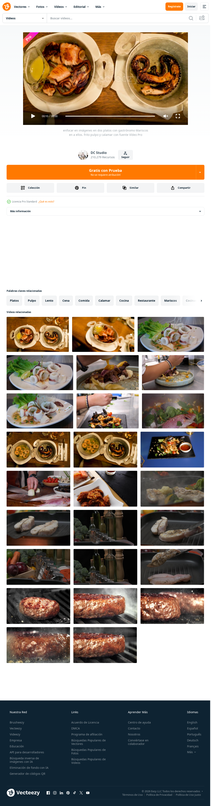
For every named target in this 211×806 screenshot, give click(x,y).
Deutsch (190, 740)
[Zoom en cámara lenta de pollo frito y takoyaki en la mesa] (105, 489)
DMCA (74, 728)
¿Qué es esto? (46, 201)
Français (190, 746)
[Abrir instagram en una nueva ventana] (54, 792)
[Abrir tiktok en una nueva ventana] (74, 792)
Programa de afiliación (85, 734)
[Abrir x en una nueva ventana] (81, 792)
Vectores (20, 7)
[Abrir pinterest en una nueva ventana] (68, 792)
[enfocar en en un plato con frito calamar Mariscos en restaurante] (103, 334)
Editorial (80, 7)
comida (84, 300)
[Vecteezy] (6, 6)
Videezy (14, 734)
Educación (16, 746)
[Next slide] (194, 301)
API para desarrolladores (26, 752)
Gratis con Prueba (104, 172)
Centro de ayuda (137, 722)
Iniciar (188, 6)
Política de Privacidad (156, 794)
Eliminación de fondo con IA (28, 768)
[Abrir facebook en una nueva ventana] (48, 792)
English (189, 722)
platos (14, 300)
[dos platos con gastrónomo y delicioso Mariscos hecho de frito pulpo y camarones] (38, 450)
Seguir (124, 157)
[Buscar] (187, 18)
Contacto (132, 728)
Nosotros (132, 734)
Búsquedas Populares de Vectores (87, 742)
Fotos (40, 7)
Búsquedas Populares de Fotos (87, 751)
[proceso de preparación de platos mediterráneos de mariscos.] (38, 489)
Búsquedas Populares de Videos (87, 761)
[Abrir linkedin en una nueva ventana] (61, 792)
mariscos (170, 300)
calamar (104, 300)
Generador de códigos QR (27, 774)
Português (191, 734)
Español (189, 728)
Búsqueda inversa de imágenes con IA (24, 760)
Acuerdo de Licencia (84, 722)
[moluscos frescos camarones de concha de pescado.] (173, 410)
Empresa (15, 740)
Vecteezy (15, 728)
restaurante (146, 300)
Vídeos (59, 7)
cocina (124, 300)
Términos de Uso (129, 794)
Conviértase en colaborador (136, 742)
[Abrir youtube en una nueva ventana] (87, 792)
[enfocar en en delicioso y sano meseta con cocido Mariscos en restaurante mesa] (172, 450)
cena (65, 300)
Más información (20, 211)
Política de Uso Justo (185, 794)
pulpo (32, 300)
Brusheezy (16, 722)
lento (49, 300)
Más (98, 7)
